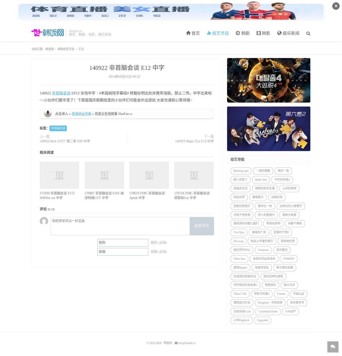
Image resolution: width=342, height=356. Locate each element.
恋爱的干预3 (281, 232)
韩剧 (245, 33)
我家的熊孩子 (242, 206)
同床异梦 (239, 197)
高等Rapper (240, 267)
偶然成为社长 (242, 302)
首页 (195, 33)
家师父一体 (265, 206)
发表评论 (201, 226)
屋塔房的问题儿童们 (246, 223)
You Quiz (239, 232)
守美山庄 (298, 293)
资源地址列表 (81, 114)
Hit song (238, 241)
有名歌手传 (297, 302)
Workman (263, 250)
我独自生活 (241, 188)
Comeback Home (268, 311)
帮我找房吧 (273, 223)
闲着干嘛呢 (295, 223)
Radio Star (261, 179)
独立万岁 (289, 285)
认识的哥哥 (289, 188)
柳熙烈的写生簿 (265, 188)
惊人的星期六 (266, 215)
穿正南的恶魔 (284, 267)
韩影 (265, 33)
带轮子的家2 (261, 293)
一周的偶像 (263, 170)
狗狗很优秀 (288, 241)
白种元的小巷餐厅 (291, 206)
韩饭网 (47, 32)
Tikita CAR (240, 293)
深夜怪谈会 (262, 267)
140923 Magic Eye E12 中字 (194, 141)
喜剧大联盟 (289, 215)
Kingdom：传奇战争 (270, 302)
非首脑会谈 (61, 93)
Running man (241, 170)
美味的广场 (259, 232)
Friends (281, 293)
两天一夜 (283, 170)
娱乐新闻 (290, 33)
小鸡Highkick (241, 320)
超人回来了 (241, 179)
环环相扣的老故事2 (245, 285)
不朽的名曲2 (282, 179)
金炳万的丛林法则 (264, 258)
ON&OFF (289, 258)
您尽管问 (282, 250)
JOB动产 (290, 311)
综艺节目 (220, 33)
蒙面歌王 (258, 197)
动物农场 (276, 197)
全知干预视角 (242, 215)
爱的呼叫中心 (242, 250)
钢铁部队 (270, 285)
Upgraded (262, 320)
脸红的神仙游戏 (273, 276)
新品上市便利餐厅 (262, 241)
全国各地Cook (242, 311)
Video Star (239, 258)
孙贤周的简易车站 (245, 276)
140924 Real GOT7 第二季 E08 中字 (65, 141)
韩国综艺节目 (66, 49)
